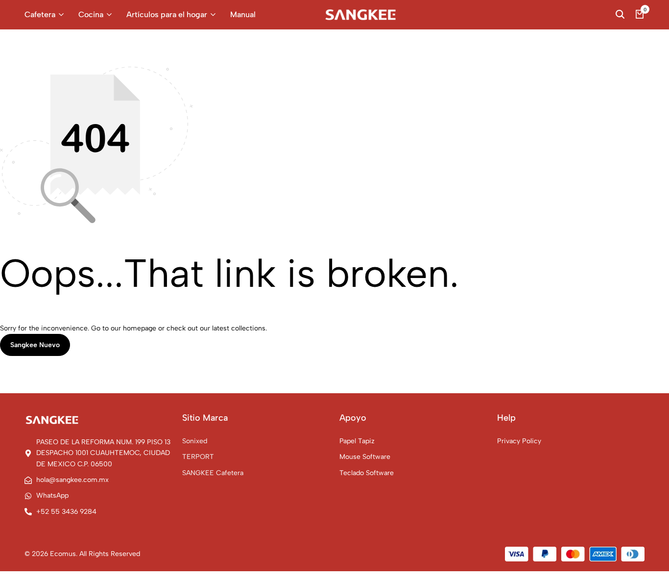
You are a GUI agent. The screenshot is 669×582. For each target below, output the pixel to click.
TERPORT (198, 457)
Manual (243, 14)
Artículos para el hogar (166, 14)
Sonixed (194, 441)
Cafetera (39, 14)
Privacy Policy (519, 441)
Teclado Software (366, 473)
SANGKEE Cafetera (212, 473)
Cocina (90, 14)
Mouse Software (364, 457)
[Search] (620, 15)
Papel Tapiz (357, 441)
